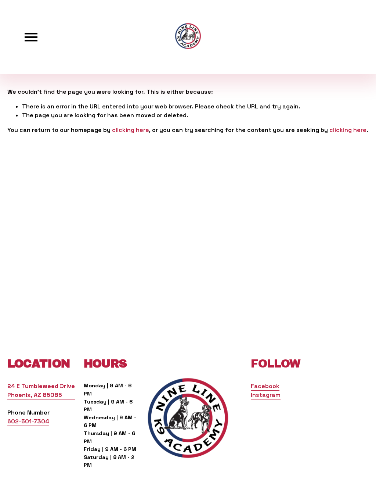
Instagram (266, 395)
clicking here (130, 130)
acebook (266, 386)
